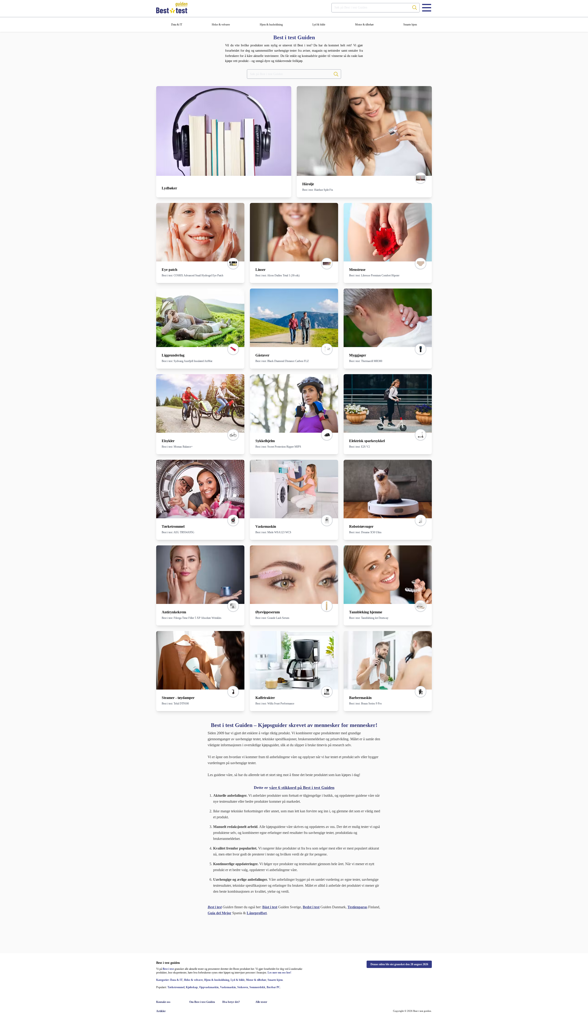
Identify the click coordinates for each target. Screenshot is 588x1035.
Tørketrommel (175, 987)
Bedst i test (311, 907)
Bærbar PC (273, 987)
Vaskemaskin (228, 987)
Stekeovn (242, 987)
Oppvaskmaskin (209, 987)
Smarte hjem (275, 980)
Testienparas (357, 907)
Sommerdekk (257, 987)
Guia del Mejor (219, 913)
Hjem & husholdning (216, 980)
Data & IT (176, 980)
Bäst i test (269, 907)
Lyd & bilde (238, 980)
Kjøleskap (192, 987)
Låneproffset (257, 913)
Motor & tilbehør (256, 980)
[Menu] (426, 8)
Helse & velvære (193, 980)
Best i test (168, 968)
